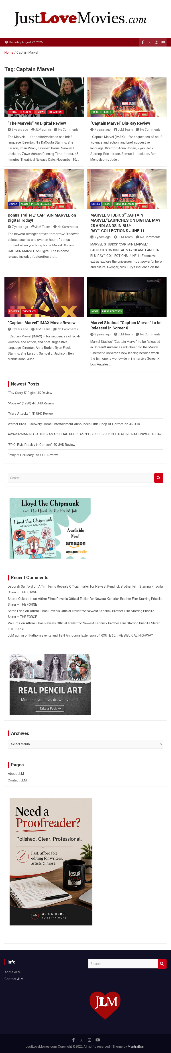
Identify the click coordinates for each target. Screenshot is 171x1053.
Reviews (40, 112)
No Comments (68, 129)
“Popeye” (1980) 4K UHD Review (31, 403)
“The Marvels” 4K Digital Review (37, 123)
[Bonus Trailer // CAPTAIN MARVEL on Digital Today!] (44, 189)
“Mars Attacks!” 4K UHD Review (30, 414)
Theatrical (56, 112)
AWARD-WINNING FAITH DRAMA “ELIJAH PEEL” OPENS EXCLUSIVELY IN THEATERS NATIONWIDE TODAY (85, 434)
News (24, 204)
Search (158, 478)
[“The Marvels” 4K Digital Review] (44, 97)
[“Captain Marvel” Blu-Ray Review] (127, 97)
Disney (13, 204)
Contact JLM (17, 780)
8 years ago (102, 334)
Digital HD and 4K (20, 112)
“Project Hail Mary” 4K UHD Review (33, 455)
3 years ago (20, 129)
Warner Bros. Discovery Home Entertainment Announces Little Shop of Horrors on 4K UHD (74, 424)
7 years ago (102, 129)
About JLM (16, 774)
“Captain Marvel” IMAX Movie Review (41, 322)
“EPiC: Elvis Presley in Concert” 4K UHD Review (41, 445)
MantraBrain (136, 1047)
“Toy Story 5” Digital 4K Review (30, 393)
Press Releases (102, 112)
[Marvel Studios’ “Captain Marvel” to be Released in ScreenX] (127, 297)
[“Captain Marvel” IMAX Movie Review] (44, 297)
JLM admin (43, 129)
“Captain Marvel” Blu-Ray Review (120, 123)
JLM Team (125, 129)
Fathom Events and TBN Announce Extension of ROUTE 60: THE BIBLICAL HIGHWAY (91, 635)
